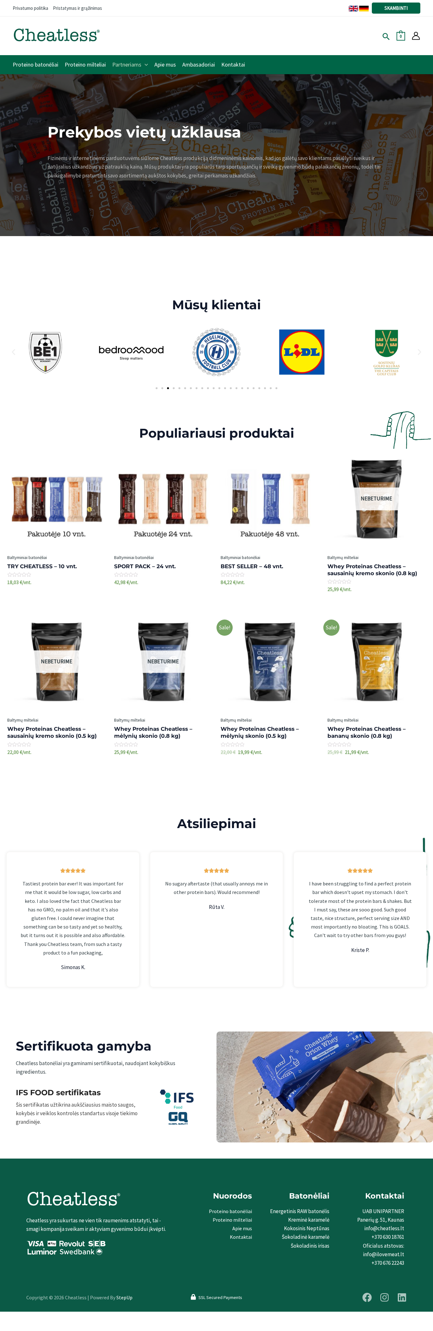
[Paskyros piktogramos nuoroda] (415, 35)
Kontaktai (241, 1237)
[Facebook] (367, 1297)
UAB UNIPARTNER (383, 1211)
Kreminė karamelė (308, 1219)
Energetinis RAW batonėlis (299, 1211)
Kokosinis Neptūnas (306, 1228)
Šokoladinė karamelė (305, 1236)
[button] (13, 352)
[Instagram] (384, 1297)
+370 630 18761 (388, 1236)
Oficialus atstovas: (383, 1245)
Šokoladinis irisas (310, 1245)
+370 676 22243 (388, 1262)
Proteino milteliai (232, 1220)
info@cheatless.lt (384, 1228)
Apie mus (242, 1228)
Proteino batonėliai (230, 1211)
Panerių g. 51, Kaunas (380, 1219)
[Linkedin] (402, 1297)
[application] (144, 64)
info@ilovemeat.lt (383, 1254)
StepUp (124, 1297)
